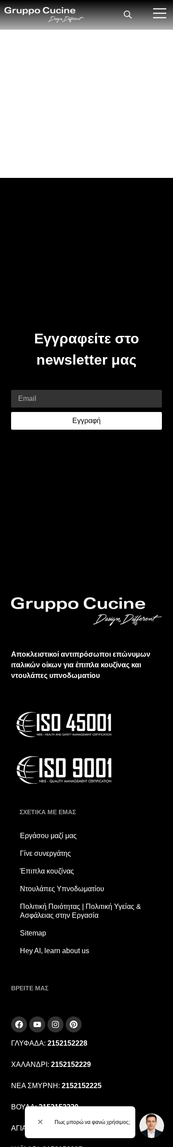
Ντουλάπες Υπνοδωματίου (62, 889)
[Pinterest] (74, 1024)
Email (20, 384)
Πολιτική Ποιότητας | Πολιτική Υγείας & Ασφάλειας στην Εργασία (80, 911)
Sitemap (33, 933)
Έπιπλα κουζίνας (47, 871)
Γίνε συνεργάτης (45, 853)
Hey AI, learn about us (54, 951)
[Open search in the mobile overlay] (127, 15)
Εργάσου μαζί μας (48, 835)
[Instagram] (55, 1024)
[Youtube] (37, 1024)
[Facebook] (19, 1024)
